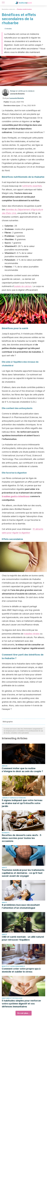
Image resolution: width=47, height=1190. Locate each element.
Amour (4, 766)
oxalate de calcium (22, 286)
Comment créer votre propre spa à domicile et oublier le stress (21, 970)
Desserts (5, 833)
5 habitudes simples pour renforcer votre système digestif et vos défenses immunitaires (21, 1003)
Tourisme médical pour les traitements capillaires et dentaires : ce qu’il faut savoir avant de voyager (23, 873)
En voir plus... (23, 1013)
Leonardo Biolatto (17, 94)
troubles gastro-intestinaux (16, 496)
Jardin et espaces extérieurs (14, 798)
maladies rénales (31, 633)
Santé (4, 867)
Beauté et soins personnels (13, 966)
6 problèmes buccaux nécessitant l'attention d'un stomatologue (21, 906)
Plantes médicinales (24, 9)
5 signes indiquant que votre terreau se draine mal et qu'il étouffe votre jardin (22, 803)
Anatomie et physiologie (12, 998)
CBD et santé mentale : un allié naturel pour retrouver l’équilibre (23, 938)
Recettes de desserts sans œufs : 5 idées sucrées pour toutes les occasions (21, 838)
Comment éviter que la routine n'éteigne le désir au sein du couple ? (22, 770)
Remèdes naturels (8, 9)
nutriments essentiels (32, 186)
